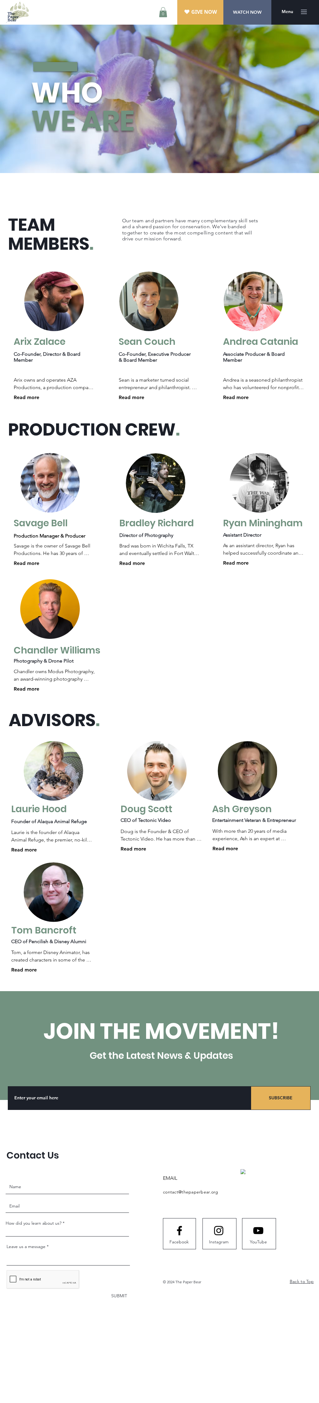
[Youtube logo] (258, 1230)
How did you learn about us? (33, 1223)
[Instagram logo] (218, 1230)
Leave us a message (26, 1246)
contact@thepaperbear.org (190, 1192)
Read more (26, 397)
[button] (163, 12)
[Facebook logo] (179, 1230)
